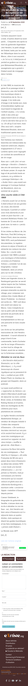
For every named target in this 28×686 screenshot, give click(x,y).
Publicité (5, 78)
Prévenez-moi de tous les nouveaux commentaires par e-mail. (10, 615)
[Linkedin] (20, 681)
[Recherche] (26, 3)
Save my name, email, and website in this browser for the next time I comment (13, 609)
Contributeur (10, 643)
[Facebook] (6, 681)
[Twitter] (16, 681)
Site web (4, 602)
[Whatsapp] (9, 681)
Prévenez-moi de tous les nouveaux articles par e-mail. (14, 622)
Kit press (9, 646)
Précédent (9, 559)
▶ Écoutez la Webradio (14, 651)
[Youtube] (13, 681)
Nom (3, 591)
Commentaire (5, 573)
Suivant (20, 559)
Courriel (4, 597)
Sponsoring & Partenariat (15, 657)
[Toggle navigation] (21, 2)
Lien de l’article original (11, 541)
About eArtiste (11, 641)
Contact (9, 655)
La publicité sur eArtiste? (15, 648)
